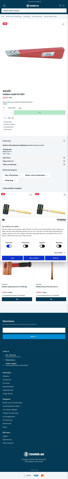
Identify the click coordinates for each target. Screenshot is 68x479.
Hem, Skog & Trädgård (10, 409)
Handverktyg (26, 16)
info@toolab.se (10, 360)
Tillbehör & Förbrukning (10, 413)
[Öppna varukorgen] (63, 5)
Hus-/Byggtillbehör (9, 416)
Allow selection (34, 258)
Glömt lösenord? (8, 443)
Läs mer (5, 104)
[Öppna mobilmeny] (4, 5)
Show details (58, 252)
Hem (3, 16)
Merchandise (7, 423)
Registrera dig (7, 439)
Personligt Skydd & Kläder (11, 406)
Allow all (55, 258)
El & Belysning (7, 420)
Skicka (33, 336)
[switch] (25, 246)
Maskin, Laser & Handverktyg (13, 16)
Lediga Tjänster (8, 393)
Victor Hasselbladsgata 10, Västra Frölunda (17, 365)
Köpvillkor (6, 376)
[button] (65, 10)
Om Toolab (6, 383)
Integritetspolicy (8, 390)
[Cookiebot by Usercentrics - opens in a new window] (58, 220)
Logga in (5, 436)
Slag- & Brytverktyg (37, 16)
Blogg (4, 427)
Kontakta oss (7, 379)
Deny (12, 258)
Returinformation (8, 386)
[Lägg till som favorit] (60, 5)
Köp (17, 299)
